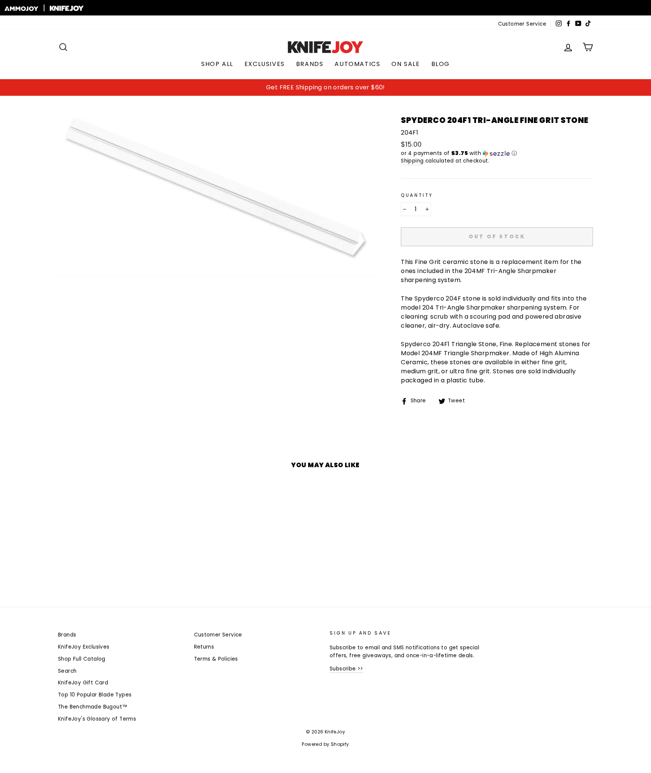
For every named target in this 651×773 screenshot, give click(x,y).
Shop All (217, 64)
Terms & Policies (216, 659)
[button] (497, 153)
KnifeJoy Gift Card (83, 682)
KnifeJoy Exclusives (84, 646)
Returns (204, 646)
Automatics (357, 64)
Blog (440, 64)
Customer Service (522, 24)
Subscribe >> (346, 668)
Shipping (412, 160)
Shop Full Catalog (81, 659)
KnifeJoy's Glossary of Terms (97, 718)
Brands (310, 64)
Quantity (417, 195)
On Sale (405, 64)
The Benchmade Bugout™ (92, 706)
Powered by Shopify (325, 744)
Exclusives (265, 64)
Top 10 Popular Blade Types (94, 694)
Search (67, 671)
